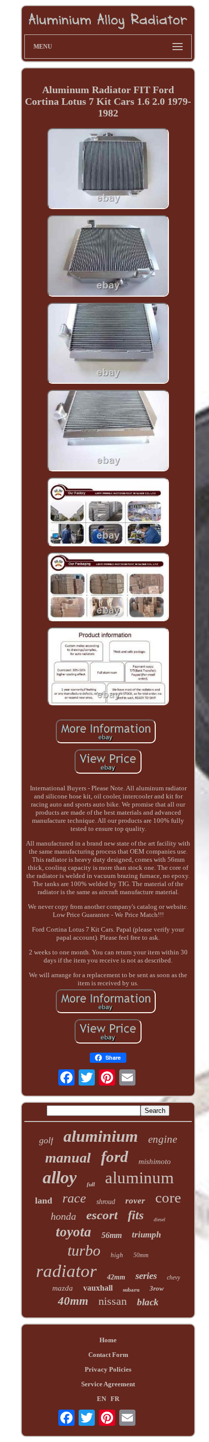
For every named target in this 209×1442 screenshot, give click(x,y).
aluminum (139, 1178)
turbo (83, 1250)
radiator (66, 1271)
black (148, 1302)
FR (115, 1399)
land (43, 1200)
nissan (112, 1301)
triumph (146, 1234)
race (74, 1198)
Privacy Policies (108, 1369)
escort (102, 1215)
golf (46, 1140)
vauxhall (98, 1288)
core (168, 1197)
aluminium (100, 1136)
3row (157, 1288)
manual (68, 1158)
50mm (141, 1255)
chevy (173, 1277)
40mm (73, 1301)
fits (136, 1215)
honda (63, 1216)
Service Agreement (108, 1384)
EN (101, 1399)
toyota (73, 1231)
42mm (116, 1277)
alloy (60, 1177)
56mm (111, 1235)
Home (108, 1340)
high (117, 1255)
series (146, 1275)
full (91, 1184)
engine (162, 1139)
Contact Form (108, 1354)
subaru (131, 1290)
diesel (159, 1219)
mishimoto (154, 1161)
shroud (105, 1202)
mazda (62, 1288)
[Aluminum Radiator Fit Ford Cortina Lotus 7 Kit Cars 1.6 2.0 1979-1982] (108, 170)
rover (135, 1201)
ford (114, 1157)
